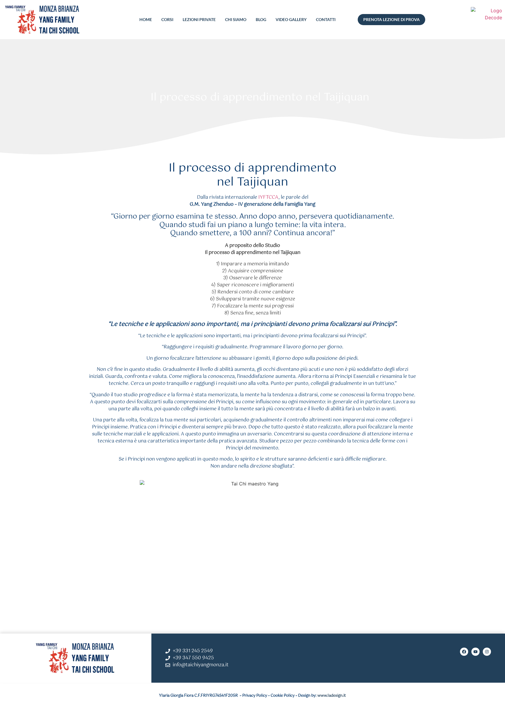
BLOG (261, 19)
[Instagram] (487, 652)
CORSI (167, 19)
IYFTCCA (268, 197)
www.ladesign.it (331, 696)
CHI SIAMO (235, 19)
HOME (145, 19)
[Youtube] (475, 652)
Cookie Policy (283, 696)
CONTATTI (325, 19)
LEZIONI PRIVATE (199, 19)
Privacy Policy (254, 696)
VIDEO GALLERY (291, 19)
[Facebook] (464, 652)
